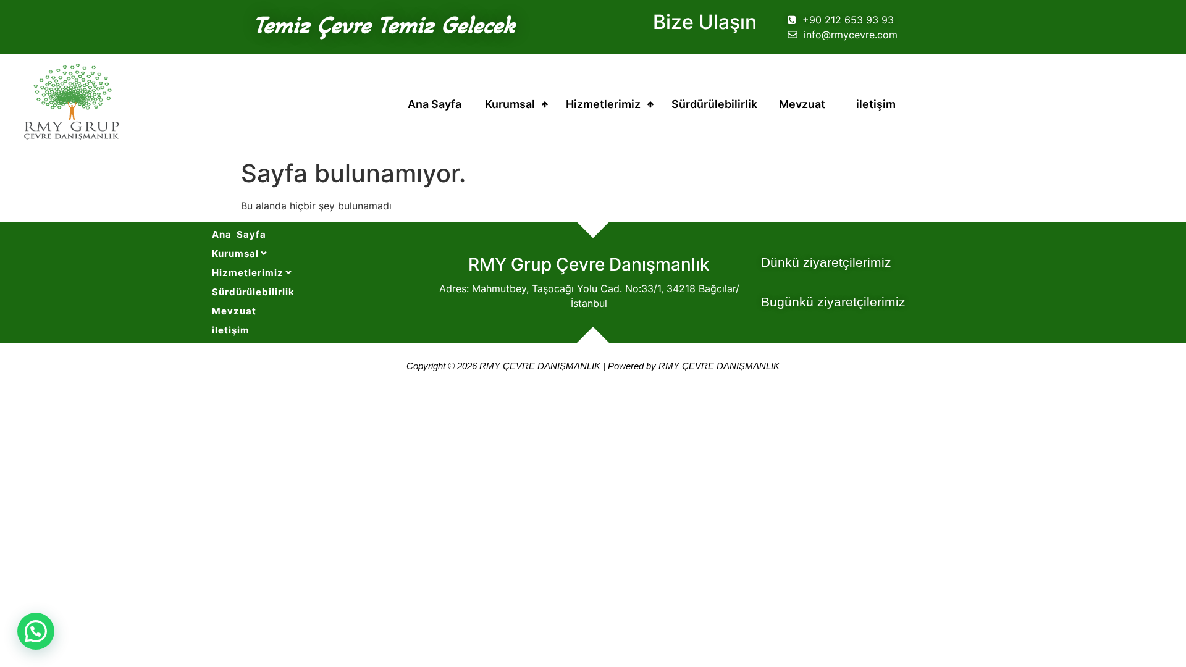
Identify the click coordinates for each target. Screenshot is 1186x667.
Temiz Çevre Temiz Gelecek (384, 25)
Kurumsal (510, 104)
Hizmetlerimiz (603, 104)
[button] (35, 631)
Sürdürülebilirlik (714, 104)
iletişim (876, 104)
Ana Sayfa (434, 104)
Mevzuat (802, 104)
